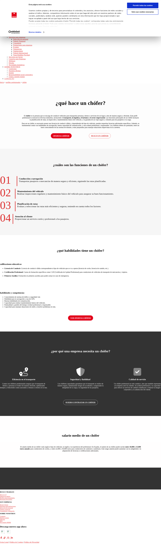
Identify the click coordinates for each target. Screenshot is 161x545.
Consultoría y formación (7, 511)
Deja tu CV (3, 495)
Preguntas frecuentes (6, 499)
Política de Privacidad (31, 542)
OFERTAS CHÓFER (61, 136)
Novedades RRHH (5, 522)
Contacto (2, 516)
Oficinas (2, 519)
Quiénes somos (4, 518)
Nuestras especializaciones (8, 506)
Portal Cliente (4, 505)
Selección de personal (6, 508)
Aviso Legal (4, 542)
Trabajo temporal (5, 509)
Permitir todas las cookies (143, 5)
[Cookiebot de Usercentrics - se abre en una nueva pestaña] (14, 32)
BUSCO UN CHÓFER (99, 136)
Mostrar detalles (35, 32)
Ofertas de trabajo (5, 496)
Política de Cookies (16, 542)
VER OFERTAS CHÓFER (80, 318)
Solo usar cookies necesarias (143, 12)
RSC (1, 521)
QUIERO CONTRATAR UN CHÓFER (80, 402)
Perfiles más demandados (7, 498)
